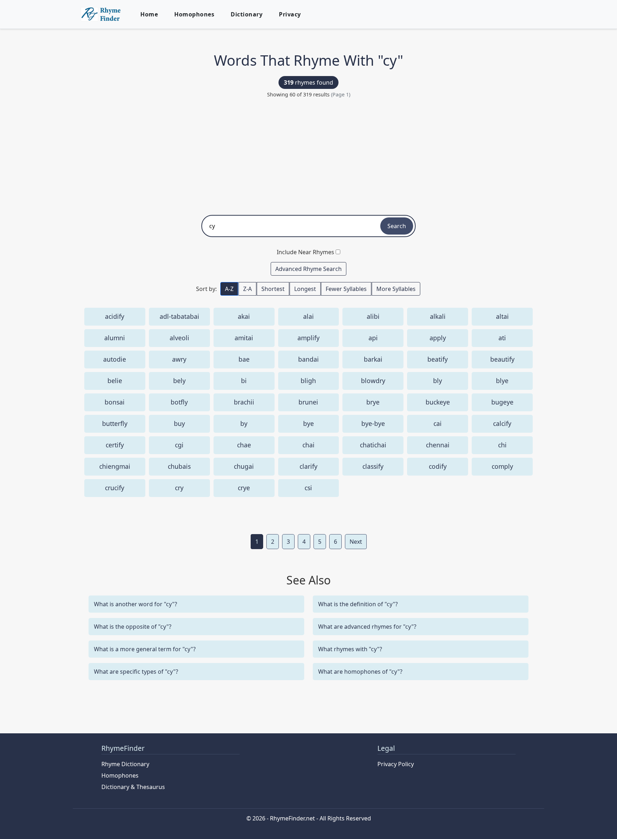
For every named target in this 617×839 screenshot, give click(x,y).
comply (502, 466)
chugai (244, 466)
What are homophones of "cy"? (360, 671)
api (373, 337)
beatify (437, 359)
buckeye (438, 402)
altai (502, 316)
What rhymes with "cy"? (350, 649)
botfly (179, 402)
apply (438, 337)
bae (244, 359)
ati (502, 337)
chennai (438, 445)
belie (114, 380)
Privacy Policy (395, 764)
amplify (308, 337)
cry (179, 487)
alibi (373, 316)
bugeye (502, 402)
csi (308, 487)
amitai (244, 337)
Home (149, 14)
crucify (114, 487)
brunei (308, 402)
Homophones (194, 14)
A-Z (229, 289)
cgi (179, 445)
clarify (308, 466)
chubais (179, 466)
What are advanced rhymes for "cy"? (367, 626)
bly (437, 380)
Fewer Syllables (346, 289)
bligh (308, 380)
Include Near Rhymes (305, 252)
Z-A (247, 289)
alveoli (179, 337)
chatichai (373, 445)
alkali (438, 316)
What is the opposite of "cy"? (132, 626)
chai (308, 445)
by (243, 423)
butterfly (114, 423)
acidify (114, 316)
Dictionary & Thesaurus (133, 787)
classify (372, 466)
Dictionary (246, 14)
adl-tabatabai (179, 316)
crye (244, 487)
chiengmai (114, 466)
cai (437, 423)
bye (308, 423)
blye (502, 380)
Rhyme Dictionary (125, 764)
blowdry (373, 380)
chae (244, 445)
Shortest (273, 289)
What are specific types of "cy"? (136, 671)
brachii (244, 402)
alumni (114, 337)
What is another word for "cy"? (135, 604)
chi (502, 445)
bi (244, 380)
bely (179, 380)
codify (438, 466)
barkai (373, 359)
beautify (502, 359)
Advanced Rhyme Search (308, 269)
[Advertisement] (308, 154)
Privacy (290, 14)
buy (179, 423)
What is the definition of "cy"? (358, 604)
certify (115, 445)
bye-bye (373, 423)
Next (356, 542)
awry (179, 359)
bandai (308, 359)
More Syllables (396, 289)
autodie (114, 359)
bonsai (115, 402)
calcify (502, 423)
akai (244, 316)
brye (373, 402)
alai (308, 316)
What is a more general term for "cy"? (145, 649)
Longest (305, 289)
